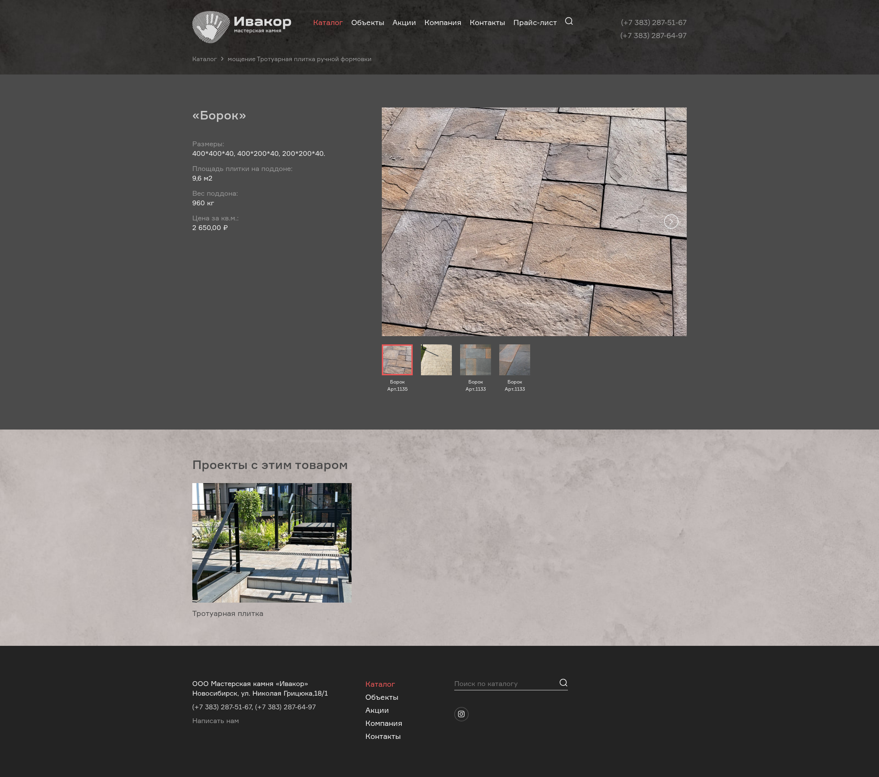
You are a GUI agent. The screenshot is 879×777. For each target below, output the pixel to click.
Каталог (328, 22)
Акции (404, 22)
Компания (442, 22)
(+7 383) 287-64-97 (653, 35)
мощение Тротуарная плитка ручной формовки (300, 58)
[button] (671, 221)
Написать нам (215, 720)
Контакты (487, 22)
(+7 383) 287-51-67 (654, 22)
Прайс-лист (535, 22)
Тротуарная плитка (227, 613)
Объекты (367, 22)
